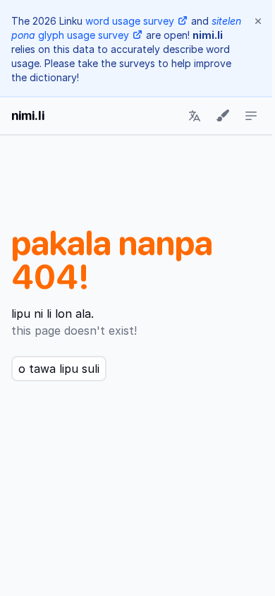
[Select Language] (194, 116)
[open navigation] (251, 116)
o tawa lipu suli (58, 369)
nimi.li (27, 115)
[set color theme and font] (223, 116)
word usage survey (129, 21)
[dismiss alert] (258, 21)
